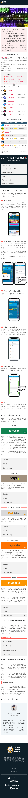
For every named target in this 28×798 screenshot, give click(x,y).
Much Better (7, 135)
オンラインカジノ (5, 57)
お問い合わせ (14, 768)
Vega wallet (7, 131)
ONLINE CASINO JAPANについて (14, 766)
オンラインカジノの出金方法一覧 (14, 76)
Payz (7, 128)
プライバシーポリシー (14, 770)
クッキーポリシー (14, 771)
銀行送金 (7, 125)
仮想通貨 (7, 145)
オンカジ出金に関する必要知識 (13, 79)
